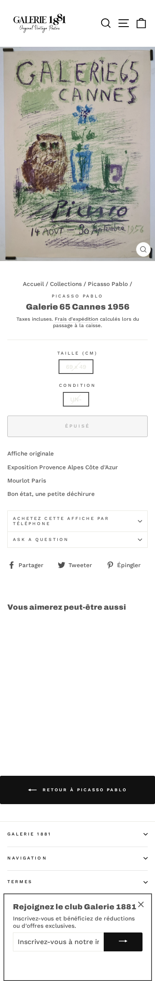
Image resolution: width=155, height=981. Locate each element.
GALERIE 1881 (29, 834)
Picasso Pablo (108, 283)
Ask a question (41, 539)
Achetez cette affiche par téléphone (61, 521)
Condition (77, 385)
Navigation (27, 858)
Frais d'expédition (76, 319)
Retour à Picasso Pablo (83, 789)
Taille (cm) (77, 353)
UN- (76, 399)
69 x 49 (76, 366)
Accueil (33, 283)
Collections (66, 283)
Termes (20, 881)
